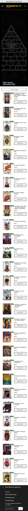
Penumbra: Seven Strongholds (18, 235)
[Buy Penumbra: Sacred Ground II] (7, 407)
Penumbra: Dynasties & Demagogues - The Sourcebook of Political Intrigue (20, 94)
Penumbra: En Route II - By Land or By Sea (20, 319)
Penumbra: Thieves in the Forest (20, 179)
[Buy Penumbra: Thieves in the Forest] (7, 182)
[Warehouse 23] (13, 6)
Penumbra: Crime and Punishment (20, 109)
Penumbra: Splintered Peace (20, 333)
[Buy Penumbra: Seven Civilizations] (7, 365)
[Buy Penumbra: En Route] (7, 168)
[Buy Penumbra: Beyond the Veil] (7, 154)
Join (21, 508)
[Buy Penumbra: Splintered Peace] (7, 337)
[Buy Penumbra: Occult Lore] (7, 379)
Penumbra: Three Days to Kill (20, 123)
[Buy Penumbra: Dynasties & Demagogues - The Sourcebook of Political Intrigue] (7, 98)
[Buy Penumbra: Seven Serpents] (7, 449)
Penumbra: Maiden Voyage (19, 193)
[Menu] (2, 6)
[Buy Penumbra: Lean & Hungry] (7, 463)
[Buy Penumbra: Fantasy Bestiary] (7, 140)
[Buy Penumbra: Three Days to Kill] (7, 126)
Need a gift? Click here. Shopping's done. (14, 1)
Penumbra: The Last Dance (19, 474)
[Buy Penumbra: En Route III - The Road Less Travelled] (7, 308)
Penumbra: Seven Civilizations (18, 361)
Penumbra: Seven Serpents (18, 446)
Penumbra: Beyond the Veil (20, 151)
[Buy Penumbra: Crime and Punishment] (7, 112)
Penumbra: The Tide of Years (20, 418)
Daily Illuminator (9, 500)
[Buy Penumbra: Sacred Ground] (7, 294)
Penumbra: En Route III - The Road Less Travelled (20, 305)
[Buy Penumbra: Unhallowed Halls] (7, 351)
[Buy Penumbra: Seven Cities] (7, 252)
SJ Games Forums (9, 497)
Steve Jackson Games (11, 494)
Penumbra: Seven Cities (18, 249)
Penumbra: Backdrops (20, 221)
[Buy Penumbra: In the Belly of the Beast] (7, 266)
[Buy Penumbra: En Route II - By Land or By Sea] (7, 322)
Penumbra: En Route (19, 165)
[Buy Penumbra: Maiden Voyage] (7, 196)
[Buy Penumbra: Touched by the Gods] (7, 280)
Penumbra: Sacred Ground (19, 291)
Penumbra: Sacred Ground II (19, 404)
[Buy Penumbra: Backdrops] (7, 224)
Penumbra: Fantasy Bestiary (19, 137)
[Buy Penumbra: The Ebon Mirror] (7, 435)
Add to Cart (20, 102)
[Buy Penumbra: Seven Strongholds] (7, 238)
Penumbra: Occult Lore (20, 376)
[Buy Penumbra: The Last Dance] (7, 477)
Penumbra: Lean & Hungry (19, 460)
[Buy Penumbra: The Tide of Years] (7, 421)
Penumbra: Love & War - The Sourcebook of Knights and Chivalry (20, 207)
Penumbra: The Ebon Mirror (19, 432)
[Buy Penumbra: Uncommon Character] (7, 393)
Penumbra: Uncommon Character (20, 390)
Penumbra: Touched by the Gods (20, 277)
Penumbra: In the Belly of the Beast (20, 263)
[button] (25, 6)
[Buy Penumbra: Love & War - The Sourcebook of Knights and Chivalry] (7, 210)
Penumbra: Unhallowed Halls (20, 347)
